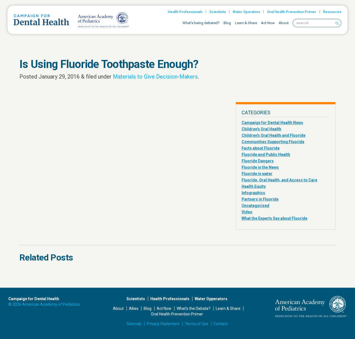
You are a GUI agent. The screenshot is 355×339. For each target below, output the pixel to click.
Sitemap (133, 324)
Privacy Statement (163, 324)
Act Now (268, 23)
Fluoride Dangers (258, 161)
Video (247, 212)
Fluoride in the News (260, 167)
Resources (332, 12)
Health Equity (254, 186)
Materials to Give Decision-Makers (155, 76)
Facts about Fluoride (261, 148)
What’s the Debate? (194, 308)
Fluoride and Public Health (266, 154)
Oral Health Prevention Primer (291, 12)
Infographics (253, 193)
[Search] (337, 23)
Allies (133, 308)
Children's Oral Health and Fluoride (273, 135)
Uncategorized (255, 205)
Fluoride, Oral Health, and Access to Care (279, 180)
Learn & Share (246, 23)
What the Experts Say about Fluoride (274, 218)
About (284, 23)
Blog (227, 23)
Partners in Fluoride (260, 199)
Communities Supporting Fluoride (273, 142)
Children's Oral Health (261, 129)
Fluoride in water (257, 173)
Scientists (217, 12)
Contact (220, 324)
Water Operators (246, 12)
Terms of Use (196, 324)
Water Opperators (211, 299)
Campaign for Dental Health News (272, 122)
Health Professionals (185, 12)
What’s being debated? (201, 23)
